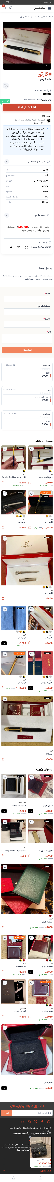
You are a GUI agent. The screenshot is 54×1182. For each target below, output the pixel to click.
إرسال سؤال (27, 350)
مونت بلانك (22, 803)
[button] (50, 8)
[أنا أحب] (31, 449)
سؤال (49, 331)
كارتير (51, 474)
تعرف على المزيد (38, 122)
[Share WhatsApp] (26, 248)
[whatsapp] (48, 1121)
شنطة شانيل (42, 1159)
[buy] (51, 1160)
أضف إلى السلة (25, 107)
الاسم (47, 293)
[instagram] (29, 1121)
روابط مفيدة (48, 2)
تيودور (24, 848)
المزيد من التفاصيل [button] (36, 161)
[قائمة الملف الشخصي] (13, 1178)
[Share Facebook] (11, 248)
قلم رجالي (23, 16)
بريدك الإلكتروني (43, 306)
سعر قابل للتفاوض (46, 493)
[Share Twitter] (18, 248)
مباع (4, 643)
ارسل (7, 1112)
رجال (32, 16)
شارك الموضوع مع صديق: (41, 246)
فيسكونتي (23, 1008)
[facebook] (42, 1121)
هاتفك (46, 318)
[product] (40, 1147)
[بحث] (10, 8)
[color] (50, 472)
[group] (27, 46)
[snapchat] (22, 1121)
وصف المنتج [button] (39, 215)
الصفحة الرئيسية (44, 16)
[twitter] (35, 1121)
